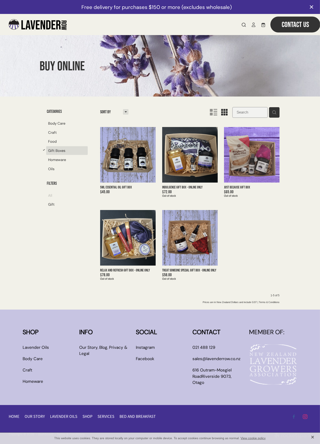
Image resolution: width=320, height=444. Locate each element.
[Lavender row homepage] (122, 24)
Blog (103, 347)
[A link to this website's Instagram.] (305, 416)
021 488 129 (203, 347)
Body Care (33, 358)
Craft (27, 370)
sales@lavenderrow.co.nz (216, 358)
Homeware (33, 381)
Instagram (145, 347)
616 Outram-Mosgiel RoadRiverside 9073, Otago (212, 376)
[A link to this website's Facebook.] (294, 416)
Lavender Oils (36, 347)
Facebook (145, 358)
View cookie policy (253, 438)
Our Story (88, 347)
